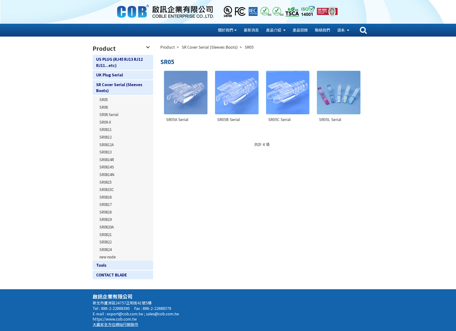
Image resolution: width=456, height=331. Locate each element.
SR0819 (105, 219)
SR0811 (105, 129)
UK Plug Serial (109, 75)
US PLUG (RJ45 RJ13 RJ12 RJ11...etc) (119, 62)
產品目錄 (300, 30)
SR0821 (105, 234)
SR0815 (105, 182)
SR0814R (106, 159)
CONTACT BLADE (111, 275)
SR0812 (105, 137)
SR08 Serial (109, 114)
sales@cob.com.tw (162, 314)
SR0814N (106, 174)
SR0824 (105, 249)
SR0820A (106, 226)
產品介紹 (274, 30)
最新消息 (251, 30)
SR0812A (106, 144)
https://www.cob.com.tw (115, 319)
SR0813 (105, 151)
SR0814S (106, 166)
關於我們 (225, 30)
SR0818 (105, 211)
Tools (101, 265)
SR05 (103, 99)
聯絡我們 (322, 30)
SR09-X (105, 122)
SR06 (103, 107)
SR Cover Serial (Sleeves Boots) (119, 87)
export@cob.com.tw (125, 314)
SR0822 (105, 241)
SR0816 (105, 197)
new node (107, 256)
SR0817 (105, 204)
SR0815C (106, 189)
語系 (341, 30)
